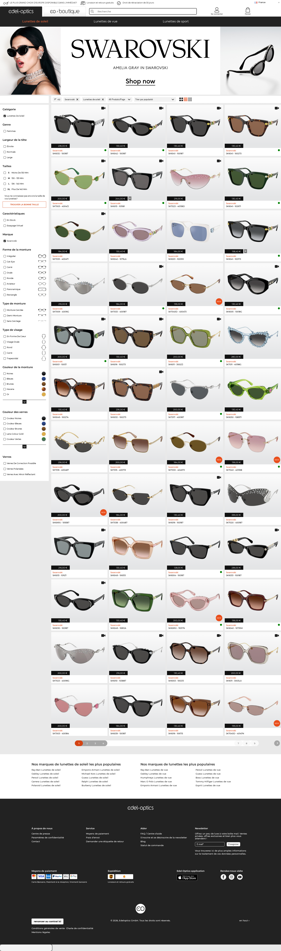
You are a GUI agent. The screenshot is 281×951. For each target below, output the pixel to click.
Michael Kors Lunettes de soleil (98, 773)
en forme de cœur (16, 336)
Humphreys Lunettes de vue (156, 777)
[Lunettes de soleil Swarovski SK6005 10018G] (253, 283)
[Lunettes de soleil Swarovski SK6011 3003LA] (253, 652)
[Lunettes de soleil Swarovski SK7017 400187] (195, 388)
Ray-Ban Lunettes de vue (154, 769)
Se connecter (217, 14)
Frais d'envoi (93, 837)
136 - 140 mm (16, 184)
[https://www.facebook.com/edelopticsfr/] (223, 877)
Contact (36, 841)
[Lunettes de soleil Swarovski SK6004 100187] (195, 546)
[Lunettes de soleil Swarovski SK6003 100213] (195, 652)
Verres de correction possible (21, 463)
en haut (243, 920)
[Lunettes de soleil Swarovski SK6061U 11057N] (195, 599)
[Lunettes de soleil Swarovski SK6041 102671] (253, 177)
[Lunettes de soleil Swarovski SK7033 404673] (195, 441)
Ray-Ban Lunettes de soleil (46, 769)
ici (213, 850)
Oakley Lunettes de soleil (45, 773)
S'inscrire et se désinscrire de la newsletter (163, 837)
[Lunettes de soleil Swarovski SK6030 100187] (79, 599)
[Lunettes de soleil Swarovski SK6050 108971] (253, 388)
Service (90, 828)
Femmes (11, 131)
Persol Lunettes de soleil (45, 777)
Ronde (10, 278)
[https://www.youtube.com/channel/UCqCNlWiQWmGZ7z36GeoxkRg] (240, 877)
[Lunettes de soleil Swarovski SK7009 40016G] (79, 283)
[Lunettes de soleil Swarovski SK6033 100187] (253, 546)
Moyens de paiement (97, 833)
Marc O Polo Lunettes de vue (156, 781)
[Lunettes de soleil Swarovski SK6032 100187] (79, 125)
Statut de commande (152, 845)
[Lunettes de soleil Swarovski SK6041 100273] (253, 125)
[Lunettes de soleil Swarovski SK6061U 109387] (79, 494)
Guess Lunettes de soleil (95, 777)
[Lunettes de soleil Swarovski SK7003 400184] (79, 704)
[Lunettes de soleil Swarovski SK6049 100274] (79, 388)
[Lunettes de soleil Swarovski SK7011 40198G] (253, 335)
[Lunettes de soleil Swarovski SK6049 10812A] (137, 599)
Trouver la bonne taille (24, 204)
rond (9, 347)
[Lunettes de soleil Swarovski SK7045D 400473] (195, 283)
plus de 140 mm (17, 189)
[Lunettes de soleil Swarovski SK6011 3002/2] (195, 335)
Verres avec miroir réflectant (21, 474)
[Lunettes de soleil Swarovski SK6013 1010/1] (79, 546)
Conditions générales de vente (48, 928)
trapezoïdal (12, 358)
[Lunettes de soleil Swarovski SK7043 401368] (253, 441)
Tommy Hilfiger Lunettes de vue (213, 781)
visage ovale (13, 342)
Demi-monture (14, 315)
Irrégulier (11, 256)
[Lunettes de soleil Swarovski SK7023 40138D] (195, 177)
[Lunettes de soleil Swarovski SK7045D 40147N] (253, 704)
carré (9, 353)
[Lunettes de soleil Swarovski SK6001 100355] (195, 230)
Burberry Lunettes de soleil (96, 785)
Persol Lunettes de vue (208, 769)
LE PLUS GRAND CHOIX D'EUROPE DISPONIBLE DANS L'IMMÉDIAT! (43, 2)
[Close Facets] (24, 99)
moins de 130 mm (18, 172)
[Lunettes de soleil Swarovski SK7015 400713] (137, 441)
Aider (143, 828)
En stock (11, 220)
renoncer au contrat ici (47, 921)
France (262, 2)
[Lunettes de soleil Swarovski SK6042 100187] (137, 125)
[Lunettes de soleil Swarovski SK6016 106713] (195, 704)
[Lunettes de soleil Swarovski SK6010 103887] (137, 652)
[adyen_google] (73, 876)
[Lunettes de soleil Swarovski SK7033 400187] (137, 283)
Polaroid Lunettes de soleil (46, 785)
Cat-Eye (11, 261)
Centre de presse (41, 833)
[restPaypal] (57, 876)
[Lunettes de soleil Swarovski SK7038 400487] (137, 494)
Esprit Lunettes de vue (208, 785)
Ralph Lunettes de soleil (95, 781)
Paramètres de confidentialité (48, 837)
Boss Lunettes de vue (207, 777)
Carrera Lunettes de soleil (45, 781)
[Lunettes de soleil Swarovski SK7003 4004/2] (79, 177)
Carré (9, 267)
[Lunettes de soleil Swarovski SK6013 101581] (137, 177)
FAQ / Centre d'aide (151, 833)
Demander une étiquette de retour (105, 841)
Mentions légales (41, 932)
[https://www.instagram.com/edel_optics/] (231, 877)
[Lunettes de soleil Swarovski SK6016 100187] (195, 494)
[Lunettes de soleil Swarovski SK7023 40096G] (79, 652)
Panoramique (13, 289)
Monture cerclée (15, 310)
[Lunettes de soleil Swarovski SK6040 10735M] (253, 599)
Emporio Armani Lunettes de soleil (101, 769)
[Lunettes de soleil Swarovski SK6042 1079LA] (137, 230)
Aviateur (11, 284)
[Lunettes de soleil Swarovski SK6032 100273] (137, 388)
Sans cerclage (13, 321)
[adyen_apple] (66, 876)
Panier (248, 14)
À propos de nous (42, 828)
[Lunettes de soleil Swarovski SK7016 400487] (79, 441)
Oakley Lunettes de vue (153, 773)
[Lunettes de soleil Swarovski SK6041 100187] (195, 125)
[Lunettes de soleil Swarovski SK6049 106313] (137, 546)
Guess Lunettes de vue (208, 773)
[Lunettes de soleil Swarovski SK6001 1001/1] (79, 335)
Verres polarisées (15, 469)
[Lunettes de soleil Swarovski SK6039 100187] (137, 704)
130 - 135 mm (16, 178)
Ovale (9, 272)
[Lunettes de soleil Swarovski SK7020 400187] (253, 494)
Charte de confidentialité (79, 928)
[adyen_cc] (34, 876)
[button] (21, 11)
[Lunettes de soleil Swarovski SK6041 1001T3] (253, 230)
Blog (143, 841)
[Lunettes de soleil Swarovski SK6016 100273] (137, 335)
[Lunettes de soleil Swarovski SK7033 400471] (79, 230)
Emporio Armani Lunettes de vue (158, 785)
